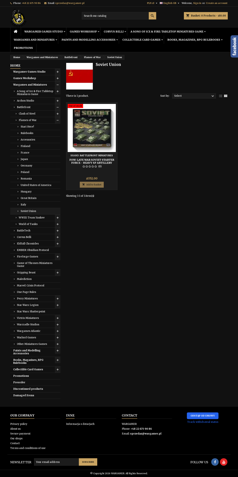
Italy (23, 204)
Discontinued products (28, 389)
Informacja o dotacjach (80, 424)
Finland (25, 146)
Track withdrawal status (202, 422)
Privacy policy (18, 424)
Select (194, 96)
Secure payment (20, 433)
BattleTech (23, 230)
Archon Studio (25, 100)
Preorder (19, 382)
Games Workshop (83, 31)
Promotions (23, 48)
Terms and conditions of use (28, 448)
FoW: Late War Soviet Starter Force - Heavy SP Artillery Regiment (91, 162)
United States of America (36, 185)
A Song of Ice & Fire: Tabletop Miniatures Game (167, 31)
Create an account (216, 3)
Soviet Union (28, 211)
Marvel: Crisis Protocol (30, 285)
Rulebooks (27, 133)
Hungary (26, 191)
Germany (26, 165)
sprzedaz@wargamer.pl (69, 3)
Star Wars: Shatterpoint (31, 311)
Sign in (197, 3)
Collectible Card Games (141, 39)
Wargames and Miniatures (34, 39)
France (25, 152)
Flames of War (28, 120)
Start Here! (27, 126)
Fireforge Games (27, 256)
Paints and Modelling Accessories (88, 39)
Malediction (24, 279)
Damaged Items (23, 395)
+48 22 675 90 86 (31, 3)
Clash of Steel (27, 113)
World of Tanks (28, 224)
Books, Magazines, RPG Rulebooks (193, 39)
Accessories (28, 139)
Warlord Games (26, 337)
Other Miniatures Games (32, 344)
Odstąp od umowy (203, 415)
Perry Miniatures (27, 298)
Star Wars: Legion (27, 305)
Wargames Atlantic (28, 331)
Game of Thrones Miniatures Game (34, 265)
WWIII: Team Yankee (32, 217)
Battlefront (23, 107)
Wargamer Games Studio (43, 31)
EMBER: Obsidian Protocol (33, 250)
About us (15, 428)
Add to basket (91, 184)
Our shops (16, 438)
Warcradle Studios (28, 324)
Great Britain (28, 198)
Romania (26, 178)
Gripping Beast (26, 272)
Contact (15, 443)
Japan (24, 159)
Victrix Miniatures (28, 318)
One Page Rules (26, 292)
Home (15, 65)
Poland (25, 172)
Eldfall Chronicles (28, 243)
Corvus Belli (114, 31)
